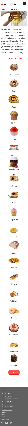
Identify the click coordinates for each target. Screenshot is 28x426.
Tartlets (14, 236)
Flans (14, 107)
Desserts (14, 155)
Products (3, 412)
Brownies (14, 365)
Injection (14, 186)
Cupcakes (14, 219)
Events (3, 416)
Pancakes (14, 351)
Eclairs (14, 284)
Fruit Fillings (14, 169)
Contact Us (14, 372)
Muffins (14, 123)
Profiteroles (14, 301)
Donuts (14, 318)
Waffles (14, 267)
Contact (3, 414)
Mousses (13, 139)
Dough (14, 253)
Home (3, 10)
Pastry (14, 203)
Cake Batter (14, 75)
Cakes (14, 91)
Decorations (14, 334)
